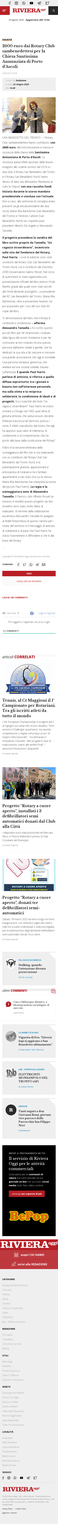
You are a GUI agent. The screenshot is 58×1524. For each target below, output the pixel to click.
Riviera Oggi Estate (12, 1415)
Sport (5, 1312)
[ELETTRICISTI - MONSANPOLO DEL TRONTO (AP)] (29, 1077)
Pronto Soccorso (11, 1370)
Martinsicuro (8, 1456)
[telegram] (39, 3)
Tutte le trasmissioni (13, 1424)
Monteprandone (11, 1460)
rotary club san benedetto (29, 581)
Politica (6, 1294)
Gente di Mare (9, 1406)
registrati (51, 613)
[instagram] (16, 3)
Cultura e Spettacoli (12, 1308)
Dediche (23, 1106)
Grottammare (9, 1451)
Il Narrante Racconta (13, 1411)
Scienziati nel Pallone (13, 1392)
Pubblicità (7, 1317)
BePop (5, 1348)
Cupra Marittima (10, 1446)
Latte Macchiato (10, 1420)
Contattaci (7, 1339)
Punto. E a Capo (10, 1397)
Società (7, 39)
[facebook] (10, 3)
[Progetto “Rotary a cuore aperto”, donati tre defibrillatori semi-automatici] (29, 899)
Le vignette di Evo (28, 1032)
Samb (5, 1298)
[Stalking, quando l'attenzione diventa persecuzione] (29, 968)
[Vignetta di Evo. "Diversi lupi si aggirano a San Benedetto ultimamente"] (29, 1041)
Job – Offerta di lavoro (13, 1321)
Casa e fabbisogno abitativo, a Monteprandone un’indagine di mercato (31, 1005)
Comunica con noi (11, 1343)
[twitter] (47, 3)
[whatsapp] (23, 3)
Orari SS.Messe (10, 1375)
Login (41, 613)
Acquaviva (7, 1437)
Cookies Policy (20, 1509)
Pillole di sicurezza (30, 960)
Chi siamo (7, 1334)
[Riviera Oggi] (29, 10)
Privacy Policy (7, 1509)
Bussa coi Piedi (10, 1401)
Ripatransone (9, 1465)
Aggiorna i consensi (9, 1513)
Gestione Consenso (13, 1379)
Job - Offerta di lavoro (32, 1069)
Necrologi (7, 1361)
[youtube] (31, 3)
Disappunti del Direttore (15, 1285)
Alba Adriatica (9, 1442)
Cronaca (6, 1289)
